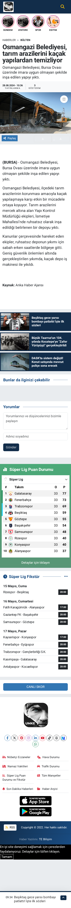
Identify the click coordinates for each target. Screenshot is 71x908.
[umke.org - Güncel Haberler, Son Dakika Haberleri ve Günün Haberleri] (8, 6)
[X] (14, 738)
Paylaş (12, 138)
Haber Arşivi (50, 789)
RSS (12, 827)
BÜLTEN (25, 40)
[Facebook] (7, 738)
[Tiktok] (49, 738)
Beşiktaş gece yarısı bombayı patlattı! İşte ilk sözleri (35, 899)
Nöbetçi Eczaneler (18, 757)
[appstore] (35, 801)
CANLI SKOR (35, 687)
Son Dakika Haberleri (19, 789)
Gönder (11, 447)
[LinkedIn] (35, 738)
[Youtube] (42, 738)
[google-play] (35, 812)
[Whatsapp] (35, 744)
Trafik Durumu (50, 766)
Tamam (6, 857)
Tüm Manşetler (51, 775)
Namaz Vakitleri (18, 766)
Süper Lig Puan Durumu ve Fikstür (14, 777)
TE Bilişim (45, 839)
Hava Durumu (50, 757)
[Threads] (56, 738)
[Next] (63, 738)
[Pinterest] (21, 738)
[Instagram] (28, 738)
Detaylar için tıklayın (35, 562)
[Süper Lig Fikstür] (66, 576)
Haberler (9, 40)
